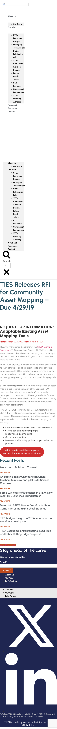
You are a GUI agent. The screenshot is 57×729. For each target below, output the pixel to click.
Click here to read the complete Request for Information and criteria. (22, 452)
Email (3, 562)
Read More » (6, 472)
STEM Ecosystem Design (18, 38)
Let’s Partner (11, 581)
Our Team (17, 24)
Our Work (12, 27)
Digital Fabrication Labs (18, 54)
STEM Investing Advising (17, 98)
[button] (13, 135)
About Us (12, 16)
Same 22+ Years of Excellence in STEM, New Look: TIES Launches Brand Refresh (26, 494)
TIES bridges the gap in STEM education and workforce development (26, 520)
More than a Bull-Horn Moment (18, 467)
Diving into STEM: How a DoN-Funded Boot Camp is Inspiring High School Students (25, 507)
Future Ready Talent (16, 76)
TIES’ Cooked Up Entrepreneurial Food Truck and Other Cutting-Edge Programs (26, 532)
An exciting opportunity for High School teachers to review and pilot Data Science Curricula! (24, 480)
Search (6, 261)
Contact (11, 111)
